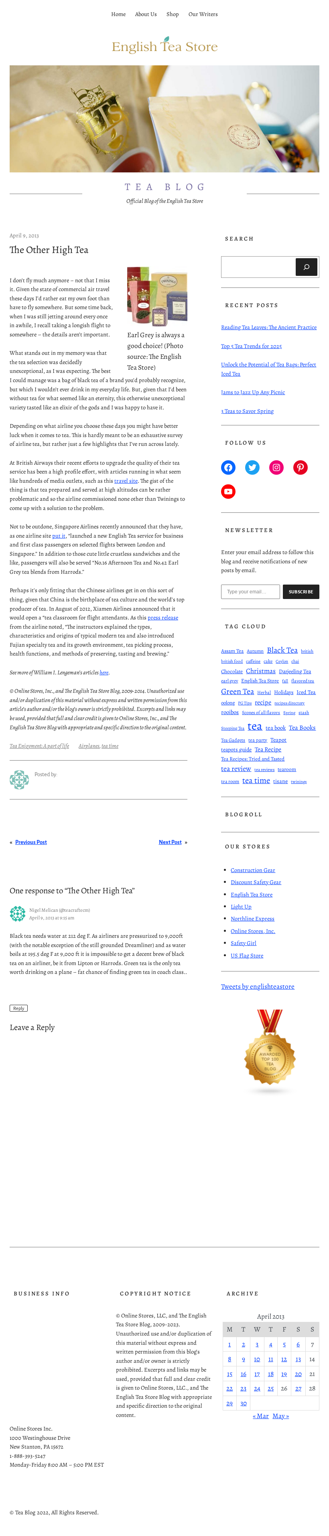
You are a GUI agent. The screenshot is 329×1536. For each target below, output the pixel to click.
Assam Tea (232, 651)
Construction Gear (253, 870)
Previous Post (31, 842)
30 (243, 1403)
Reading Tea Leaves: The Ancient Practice (269, 327)
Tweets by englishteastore (257, 986)
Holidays (283, 692)
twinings (299, 782)
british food (232, 661)
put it (58, 536)
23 (243, 1388)
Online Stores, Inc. (253, 931)
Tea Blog (167, 187)
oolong (228, 702)
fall (285, 681)
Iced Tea (306, 692)
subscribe (301, 591)
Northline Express (252, 919)
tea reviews (264, 770)
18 (271, 1373)
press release (163, 617)
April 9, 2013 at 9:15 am (51, 917)
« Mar (261, 1416)
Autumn (255, 651)
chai (295, 661)
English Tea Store (260, 680)
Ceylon (282, 661)
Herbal (264, 692)
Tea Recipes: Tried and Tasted (252, 759)
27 (298, 1388)
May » (280, 1416)
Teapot (278, 740)
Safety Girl (243, 943)
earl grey (229, 681)
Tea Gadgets (233, 740)
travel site (126, 481)
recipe (263, 702)
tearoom (287, 769)
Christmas (261, 671)
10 (257, 1359)
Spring (289, 713)
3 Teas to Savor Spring (247, 411)
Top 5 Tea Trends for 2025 (251, 346)
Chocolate (232, 671)
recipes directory (289, 703)
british (307, 651)
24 (257, 1388)
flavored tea (302, 681)
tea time (110, 746)
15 (229, 1373)
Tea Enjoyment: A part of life (39, 746)
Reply (18, 1008)
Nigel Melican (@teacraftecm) (59, 910)
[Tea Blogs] (270, 1094)
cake (268, 661)
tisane (280, 781)
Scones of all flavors (261, 712)
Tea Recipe (268, 749)
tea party (257, 740)
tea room (230, 781)
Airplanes (89, 746)
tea (255, 726)
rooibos (230, 712)
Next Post (170, 842)
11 (270, 1359)
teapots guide (236, 749)
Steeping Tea (232, 728)
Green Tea (237, 691)
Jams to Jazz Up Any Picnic (253, 392)
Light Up (241, 907)
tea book (276, 728)
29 (229, 1403)
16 (243, 1373)
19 (284, 1373)
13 (298, 1359)
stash (304, 712)
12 (284, 1359)
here (104, 672)
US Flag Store (247, 955)
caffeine (253, 661)
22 (229, 1388)
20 (298, 1373)
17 (257, 1373)
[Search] (306, 267)
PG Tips (245, 703)
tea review (236, 768)
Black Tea (282, 650)
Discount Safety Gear (256, 882)
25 (271, 1388)
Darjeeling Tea (295, 671)
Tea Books (302, 727)
